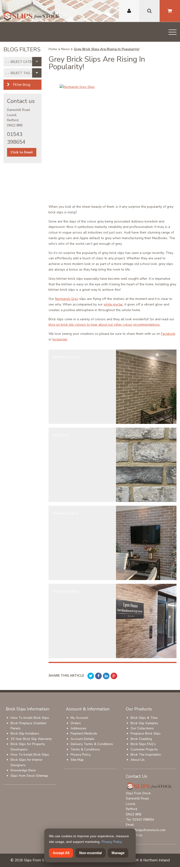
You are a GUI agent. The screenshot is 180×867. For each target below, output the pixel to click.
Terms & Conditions (85, 749)
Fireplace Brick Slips (146, 733)
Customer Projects (144, 749)
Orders (76, 723)
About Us (138, 760)
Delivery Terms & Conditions (92, 744)
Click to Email (22, 152)
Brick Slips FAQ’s (143, 744)
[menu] (172, 33)
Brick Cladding (141, 739)
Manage (118, 853)
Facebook (168, 334)
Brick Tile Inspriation (146, 754)
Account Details (82, 739)
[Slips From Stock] (31, 16)
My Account (79, 718)
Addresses (78, 728)
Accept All (61, 853)
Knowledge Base (23, 770)
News (65, 49)
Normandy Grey (66, 299)
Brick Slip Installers (25, 733)
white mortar (113, 304)
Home (53, 49)
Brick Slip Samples (144, 723)
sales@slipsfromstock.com (145, 830)
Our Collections (142, 728)
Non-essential (90, 853)
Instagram (59, 339)
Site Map (77, 760)
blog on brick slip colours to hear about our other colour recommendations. (104, 324)
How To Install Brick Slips (30, 718)
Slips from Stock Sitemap (29, 775)
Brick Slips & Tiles (144, 718)
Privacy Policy (81, 754)
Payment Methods (84, 733)
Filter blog (21, 84)
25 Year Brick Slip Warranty (31, 739)
